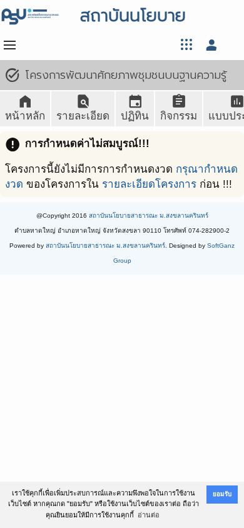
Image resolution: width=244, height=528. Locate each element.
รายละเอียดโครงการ (149, 184)
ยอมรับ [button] (222, 493)
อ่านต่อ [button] (149, 515)
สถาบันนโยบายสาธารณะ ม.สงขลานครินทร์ (148, 215)
